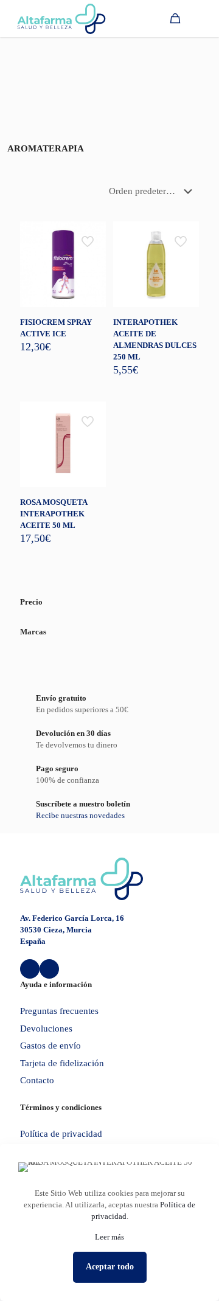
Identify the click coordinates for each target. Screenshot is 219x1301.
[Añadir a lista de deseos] (92, 253)
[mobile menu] (202, 18)
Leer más (109, 1236)
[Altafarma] (61, 18)
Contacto (37, 1080)
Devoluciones (46, 1028)
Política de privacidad (61, 1134)
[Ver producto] (92, 235)
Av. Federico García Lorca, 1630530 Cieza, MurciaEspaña (72, 930)
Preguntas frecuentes (59, 1011)
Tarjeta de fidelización (62, 1063)
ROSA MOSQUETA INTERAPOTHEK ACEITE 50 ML (53, 514)
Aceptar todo (110, 1266)
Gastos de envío (50, 1045)
